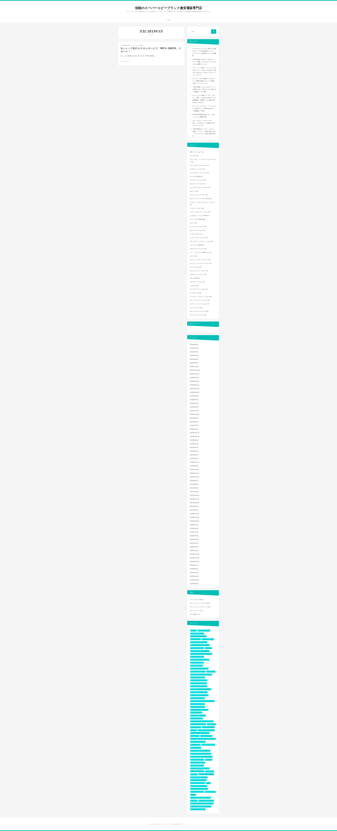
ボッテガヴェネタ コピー (206, 735)
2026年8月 (193, 344)
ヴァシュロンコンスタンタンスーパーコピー (202, 721)
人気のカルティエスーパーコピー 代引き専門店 (200, 806)
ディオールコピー (195, 234)
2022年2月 (193, 488)
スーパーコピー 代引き (196, 599)
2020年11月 (193, 517)
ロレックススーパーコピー (198, 311)
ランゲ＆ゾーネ (194, 293)
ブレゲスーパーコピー (196, 282)
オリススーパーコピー (196, 184)
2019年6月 (193, 576)
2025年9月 (193, 381)
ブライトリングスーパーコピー (199, 260)
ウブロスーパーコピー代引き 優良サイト (199, 668)
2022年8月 (193, 466)
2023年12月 (193, 433)
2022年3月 (193, 484)
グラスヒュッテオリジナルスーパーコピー (202, 202)
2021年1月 (193, 510)
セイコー (192, 223)
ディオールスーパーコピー (198, 237)
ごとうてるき (208, 647)
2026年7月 (193, 348)
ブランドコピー (194, 267)
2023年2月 (193, 458)
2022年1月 (193, 491)
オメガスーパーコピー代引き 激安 (198, 715)
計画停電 (193, 794)
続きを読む (126, 61)
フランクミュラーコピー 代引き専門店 (199, 777)
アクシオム (193, 155)
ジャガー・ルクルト (196, 208)
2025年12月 (193, 370)
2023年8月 (193, 440)
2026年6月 (193, 352)
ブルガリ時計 (194, 278)
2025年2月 (193, 407)
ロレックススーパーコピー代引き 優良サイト (200, 750)
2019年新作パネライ (195, 744)
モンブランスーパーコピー (198, 289)
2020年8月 (193, 528)
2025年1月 (193, 410)
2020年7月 (193, 532)
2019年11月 (193, 558)
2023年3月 (193, 455)
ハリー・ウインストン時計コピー (200, 252)
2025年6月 (193, 392)
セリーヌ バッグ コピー (197, 610)
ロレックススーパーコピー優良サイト (198, 686)
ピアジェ (192, 256)
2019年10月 (193, 561)
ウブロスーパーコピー (196, 169)
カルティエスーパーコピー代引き (200, 198)
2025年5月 (193, 396)
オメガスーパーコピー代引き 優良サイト (199, 695)
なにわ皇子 (193, 630)
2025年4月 (193, 399)
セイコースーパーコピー (197, 226)
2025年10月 (193, 377)
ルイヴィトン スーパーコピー (198, 304)
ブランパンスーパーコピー (198, 271)
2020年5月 (193, 539)
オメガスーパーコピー (196, 180)
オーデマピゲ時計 (195, 176)
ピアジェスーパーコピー (197, 791)
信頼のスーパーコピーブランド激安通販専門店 (168, 8)
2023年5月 (193, 447)
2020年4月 (193, 543)
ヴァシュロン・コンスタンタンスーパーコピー (202, 701)
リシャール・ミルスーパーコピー (200, 296)
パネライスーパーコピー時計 (197, 647)
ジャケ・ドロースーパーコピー (199, 212)
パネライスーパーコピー (197, 248)
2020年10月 (193, 521)
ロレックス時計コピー (195, 747)
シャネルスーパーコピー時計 (198, 215)
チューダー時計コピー (195, 727)
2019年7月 (193, 572)
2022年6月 (193, 473)
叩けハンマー (194, 800)
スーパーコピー (196, 712)
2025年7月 (193, 388)
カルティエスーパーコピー (198, 195)
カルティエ (193, 191)
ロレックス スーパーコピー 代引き (200, 603)
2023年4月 (193, 451)
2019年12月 (193, 554)
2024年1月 (193, 429)
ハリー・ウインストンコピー (197, 662)
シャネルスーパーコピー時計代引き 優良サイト (200, 753)
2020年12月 (193, 513)
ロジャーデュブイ (195, 307)
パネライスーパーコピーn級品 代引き (198, 642)
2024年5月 (193, 425)
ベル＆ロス (193, 285)
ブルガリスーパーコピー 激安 (197, 633)
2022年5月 (193, 477)
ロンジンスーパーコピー (197, 315)
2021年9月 (193, 506)
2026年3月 (193, 363)
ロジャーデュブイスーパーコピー (198, 741)
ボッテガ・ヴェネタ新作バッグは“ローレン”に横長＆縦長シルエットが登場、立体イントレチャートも (203, 81)
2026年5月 (193, 355)
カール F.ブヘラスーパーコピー (199, 187)
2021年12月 (193, 495)
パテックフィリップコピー (204, 630)
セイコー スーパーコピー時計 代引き (198, 785)
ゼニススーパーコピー (196, 230)
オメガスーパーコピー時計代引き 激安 (199, 692)
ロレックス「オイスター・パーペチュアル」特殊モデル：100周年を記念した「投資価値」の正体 (204, 108)
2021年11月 (193, 499)
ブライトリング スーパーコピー (199, 680)
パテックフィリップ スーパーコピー (200, 607)
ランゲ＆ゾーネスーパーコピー (200, 645)
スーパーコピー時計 (138, 45)
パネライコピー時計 (196, 245)
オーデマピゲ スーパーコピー (197, 759)
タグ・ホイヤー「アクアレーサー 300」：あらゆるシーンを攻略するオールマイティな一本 (204, 123)
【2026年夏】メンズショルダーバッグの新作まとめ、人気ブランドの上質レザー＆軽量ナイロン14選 (204, 89)
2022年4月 (193, 480)
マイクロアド (194, 774)
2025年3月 (193, 403)
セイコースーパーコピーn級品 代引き (206, 730)
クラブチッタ (208, 759)
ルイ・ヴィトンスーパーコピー (199, 300)
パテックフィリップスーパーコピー (200, 241)
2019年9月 (193, 565)
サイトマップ (184, 824)
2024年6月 (193, 421)
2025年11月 (193, 374)
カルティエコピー (211, 724)
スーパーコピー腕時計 (208, 727)
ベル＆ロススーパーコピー (197, 762)
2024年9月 (193, 418)
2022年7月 (193, 469)
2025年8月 (193, 385)
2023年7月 (193, 444)
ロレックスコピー (195, 639)
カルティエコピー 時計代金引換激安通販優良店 (200, 689)
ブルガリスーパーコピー (197, 274)
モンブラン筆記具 (211, 671)
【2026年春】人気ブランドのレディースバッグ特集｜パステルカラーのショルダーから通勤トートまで (204, 62)
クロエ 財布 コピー (195, 614)
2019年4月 (193, 583)
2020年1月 (193, 550)
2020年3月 (193, 547)
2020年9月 (193, 524)
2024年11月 (193, 414)
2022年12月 (193, 462)
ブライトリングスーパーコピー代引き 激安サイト (201, 674)
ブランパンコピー (209, 771)
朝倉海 (208, 782)
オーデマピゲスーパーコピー (198, 173)
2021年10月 (193, 502)
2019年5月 (193, 580)
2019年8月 (193, 569)
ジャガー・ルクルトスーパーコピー (202, 803)
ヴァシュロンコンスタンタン (198, 165)
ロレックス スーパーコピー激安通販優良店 (199, 650)
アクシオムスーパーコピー (196, 665)
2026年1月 (193, 366)
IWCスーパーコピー (196, 152)
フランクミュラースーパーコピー (200, 263)
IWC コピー (193, 730)
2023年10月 (193, 436)
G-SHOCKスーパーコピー (208, 639)
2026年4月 (193, 359)
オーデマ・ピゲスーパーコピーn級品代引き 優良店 (201, 756)
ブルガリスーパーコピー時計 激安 (206, 800)
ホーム (169, 20)
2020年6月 (193, 536)
